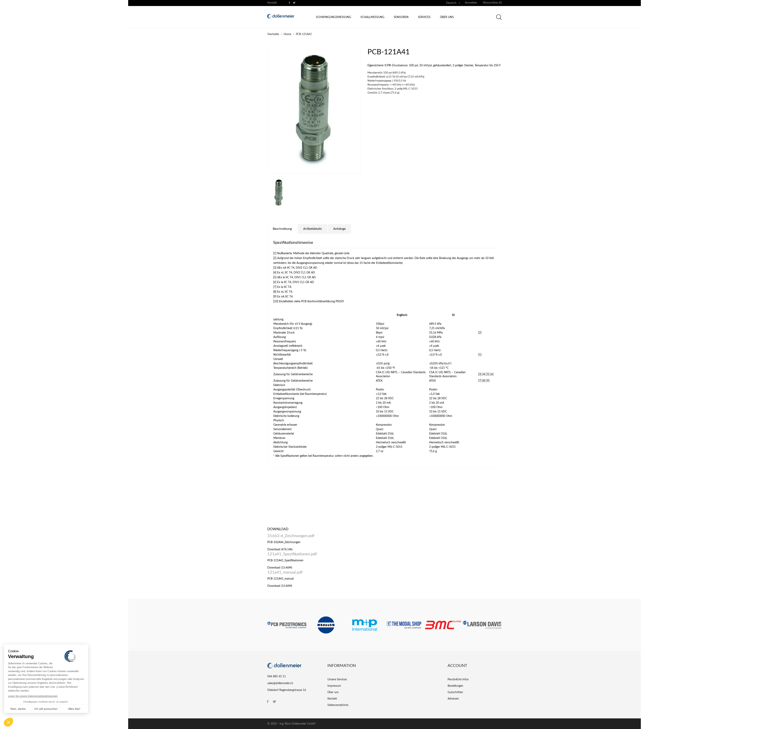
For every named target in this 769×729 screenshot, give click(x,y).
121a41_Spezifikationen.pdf (292, 554)
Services (424, 17)
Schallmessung (372, 17)
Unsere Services (337, 679)
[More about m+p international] (364, 625)
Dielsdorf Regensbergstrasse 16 (286, 690)
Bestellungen (455, 686)
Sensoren (401, 17)
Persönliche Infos (458, 679)
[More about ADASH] (325, 625)
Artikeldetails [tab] (312, 228)
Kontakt (272, 2)
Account (457, 666)
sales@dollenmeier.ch (280, 683)
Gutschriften (455, 692)
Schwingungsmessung (333, 17)
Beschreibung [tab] (282, 228)
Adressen (453, 698)
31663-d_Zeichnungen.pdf (290, 536)
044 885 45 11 (276, 676)
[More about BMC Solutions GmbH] (443, 625)
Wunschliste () (492, 2)
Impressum (334, 686)
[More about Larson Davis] (482, 625)
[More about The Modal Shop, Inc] (404, 625)
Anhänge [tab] (339, 228)
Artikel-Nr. (273, 511)
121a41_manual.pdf (285, 572)
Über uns (447, 17)
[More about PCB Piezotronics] (286, 625)
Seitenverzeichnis (337, 705)
